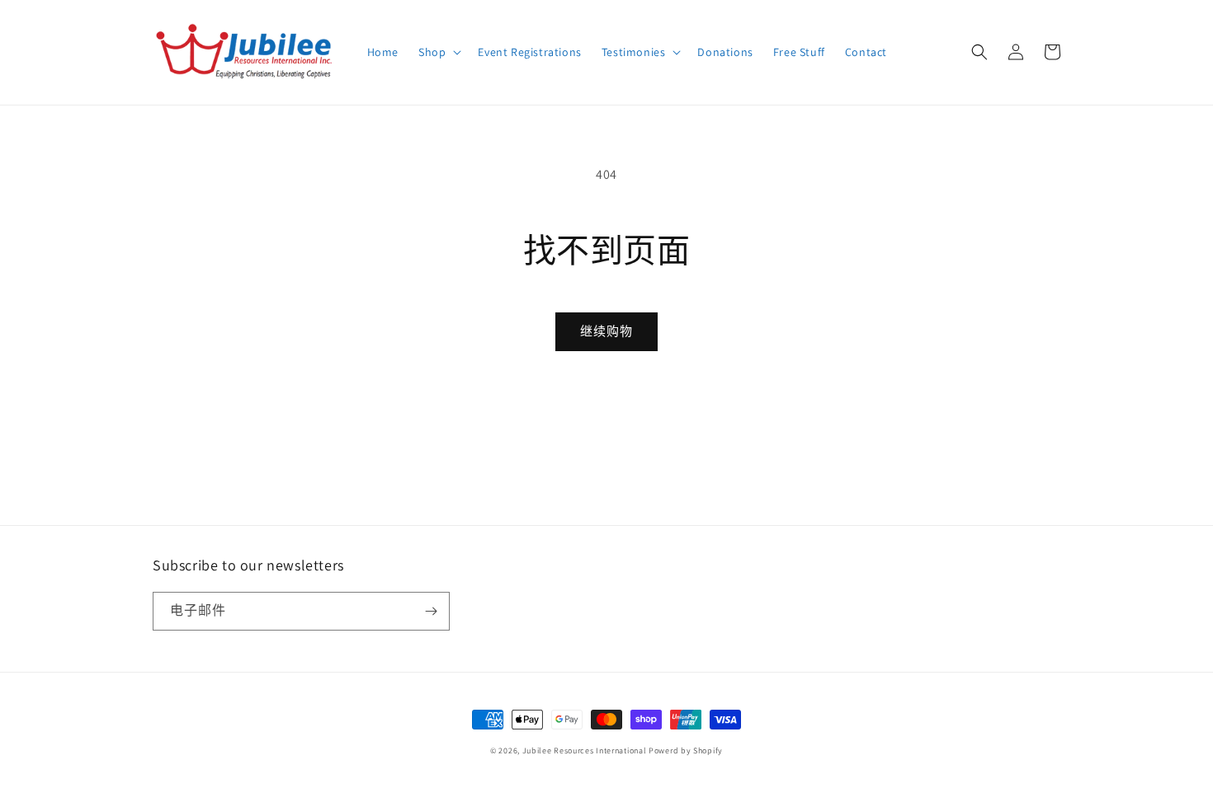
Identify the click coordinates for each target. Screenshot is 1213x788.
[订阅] (431, 611)
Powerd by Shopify (686, 750)
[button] (438, 52)
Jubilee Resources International (584, 750)
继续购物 (606, 331)
